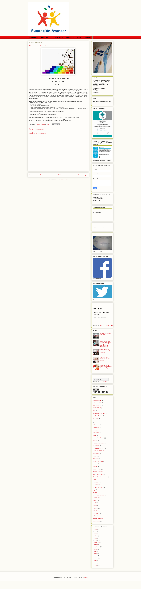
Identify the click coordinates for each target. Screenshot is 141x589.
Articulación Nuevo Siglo (99, 413)
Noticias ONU (96, 482)
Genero (95, 466)
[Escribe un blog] (54, 124)
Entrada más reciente (35, 175)
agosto (96, 549)
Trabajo (95, 516)
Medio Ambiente (97, 469)
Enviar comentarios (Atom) (61, 179)
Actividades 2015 (97, 400)
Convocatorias (96, 432)
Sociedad (95, 510)
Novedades (96, 484)
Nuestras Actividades (98, 487)
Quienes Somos (70, 37)
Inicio (59, 175)
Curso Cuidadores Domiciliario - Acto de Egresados (104, 351)
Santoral (95, 505)
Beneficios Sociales (98, 415)
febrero (96, 558)
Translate (104, 381)
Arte (94, 410)
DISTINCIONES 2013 (98, 451)
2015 (95, 540)
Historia (79, 37)
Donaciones (96, 453)
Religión (95, 500)
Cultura (94, 435)
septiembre (97, 546)
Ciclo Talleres (96, 425)
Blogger (86, 577)
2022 (95, 531)
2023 (95, 529)
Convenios (95, 430)
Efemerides (96, 458)
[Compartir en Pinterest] (59, 124)
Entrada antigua (82, 175)
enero (95, 560)
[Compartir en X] (56, 124)
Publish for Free (109, 325)
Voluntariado (87, 37)
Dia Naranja (96, 445)
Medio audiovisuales (98, 471)
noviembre (97, 542)
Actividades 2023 (97, 402)
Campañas (95, 418)
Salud (94, 503)
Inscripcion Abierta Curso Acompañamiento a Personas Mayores (105, 366)
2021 (95, 533)
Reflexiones (96, 497)
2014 (95, 563)
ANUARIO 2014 (97, 408)
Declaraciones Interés (98, 438)
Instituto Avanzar (45, 37)
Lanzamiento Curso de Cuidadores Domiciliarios (105, 335)
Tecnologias (96, 513)
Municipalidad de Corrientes (100, 477)
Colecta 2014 (96, 427)
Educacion (95, 456)
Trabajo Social (96, 521)
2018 (95, 538)
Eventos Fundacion (98, 461)
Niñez (94, 479)
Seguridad (95, 508)
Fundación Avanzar (58, 37)
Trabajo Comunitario (98, 518)
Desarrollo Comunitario (99, 443)
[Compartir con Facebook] (57, 124)
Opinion (95, 492)
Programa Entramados (98, 495)
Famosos (95, 464)
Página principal (33, 37)
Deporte (95, 440)
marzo (96, 555)
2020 (95, 536)
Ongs (94, 490)
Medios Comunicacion (98, 474)
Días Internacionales (98, 448)
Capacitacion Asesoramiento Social (102, 421)
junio (95, 551)
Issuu (100, 325)
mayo (95, 553)
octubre (96, 544)
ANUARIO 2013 (97, 405)
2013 (95, 565)
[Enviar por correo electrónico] (53, 124)
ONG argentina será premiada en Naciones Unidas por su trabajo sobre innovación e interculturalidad (105, 343)
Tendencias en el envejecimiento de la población (104, 359)
